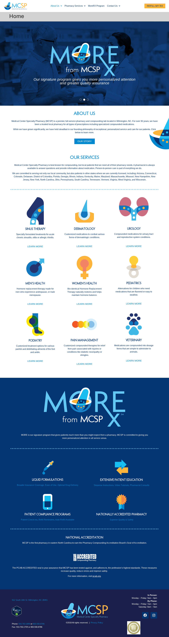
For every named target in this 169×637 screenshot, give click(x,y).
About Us (55, 6)
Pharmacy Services (74, 6)
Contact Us (112, 6)
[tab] (81, 100)
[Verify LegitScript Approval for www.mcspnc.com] (17, 615)
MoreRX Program (96, 6)
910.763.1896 (24, 624)
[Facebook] (145, 615)
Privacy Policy (97, 622)
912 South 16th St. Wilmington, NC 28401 (30, 600)
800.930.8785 (38, 624)
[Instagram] (154, 615)
